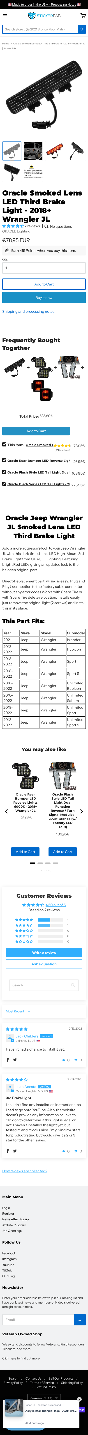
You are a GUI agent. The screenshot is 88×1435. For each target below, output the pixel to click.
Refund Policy (46, 1387)
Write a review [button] (44, 952)
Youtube (8, 1265)
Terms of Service (42, 1383)
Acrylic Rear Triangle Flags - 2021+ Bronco (51, 1410)
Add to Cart (44, 284)
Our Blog (8, 1276)
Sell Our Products (61, 1378)
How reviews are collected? (24, 1171)
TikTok (7, 1270)
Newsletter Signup (15, 1219)
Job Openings (12, 1231)
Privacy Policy (13, 1383)
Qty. (5, 259)
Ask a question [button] (44, 964)
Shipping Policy (72, 1383)
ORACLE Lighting (16, 231)
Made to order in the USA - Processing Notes (44, 4)
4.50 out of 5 (56, 905)
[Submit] (82, 29)
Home (5, 43)
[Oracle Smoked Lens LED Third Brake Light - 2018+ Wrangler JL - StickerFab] (11, 151)
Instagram (9, 1259)
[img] (17, 1029)
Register (8, 1214)
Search (13, 1378)
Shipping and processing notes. (28, 311)
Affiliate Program (14, 1225)
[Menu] (9, 15)
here (13, 1358)
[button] (13, 226)
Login (6, 1208)
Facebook (9, 1253)
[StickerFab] (44, 15)
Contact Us (33, 1378)
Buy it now (44, 297)
